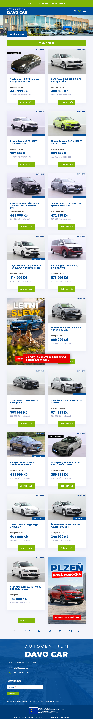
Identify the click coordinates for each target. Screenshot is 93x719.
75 (70, 631)
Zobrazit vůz (26, 102)
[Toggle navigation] (84, 11)
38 (49, 631)
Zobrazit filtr (46, 43)
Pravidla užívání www (62, 717)
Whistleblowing (52, 701)
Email (11, 687)
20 (39, 631)
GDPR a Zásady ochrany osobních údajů (25, 701)
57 (60, 631)
